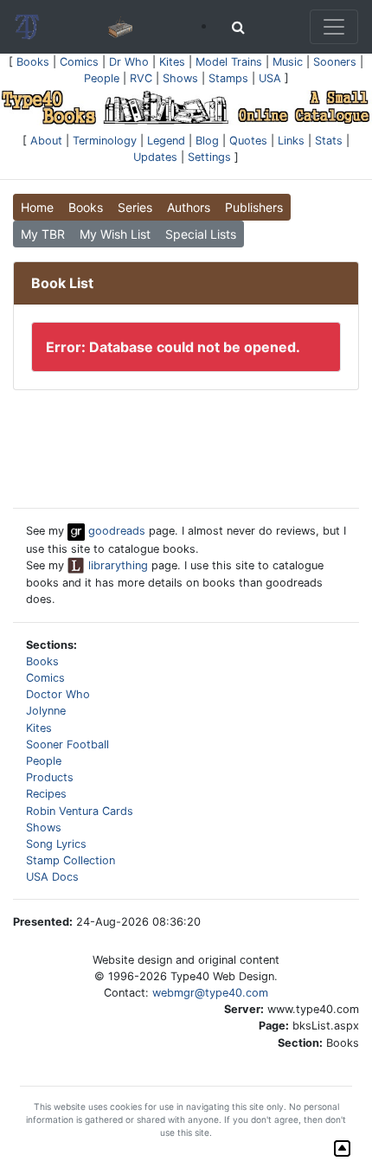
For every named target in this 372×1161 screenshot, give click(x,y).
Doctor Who (58, 694)
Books (32, 61)
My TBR (43, 234)
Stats (329, 140)
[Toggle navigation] (334, 27)
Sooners (334, 61)
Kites (172, 61)
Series (135, 207)
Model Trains (229, 61)
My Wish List (115, 234)
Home (37, 207)
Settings (209, 157)
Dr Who (129, 61)
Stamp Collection (70, 860)
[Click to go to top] (342, 1148)
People (101, 78)
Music (288, 61)
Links (291, 140)
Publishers (254, 207)
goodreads (115, 530)
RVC (141, 78)
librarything (116, 565)
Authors (188, 207)
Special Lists (200, 234)
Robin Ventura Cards (79, 811)
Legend (166, 140)
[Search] (238, 27)
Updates (155, 157)
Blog (207, 140)
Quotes (248, 140)
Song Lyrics (56, 843)
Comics (79, 61)
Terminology (105, 140)
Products (50, 777)
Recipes (46, 793)
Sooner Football (67, 744)
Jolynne (46, 710)
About (46, 140)
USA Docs (52, 876)
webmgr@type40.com (210, 992)
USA (270, 78)
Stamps (228, 78)
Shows (180, 78)
